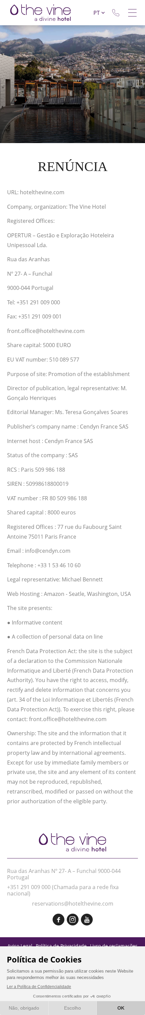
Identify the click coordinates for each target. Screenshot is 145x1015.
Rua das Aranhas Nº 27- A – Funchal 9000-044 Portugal (64, 874)
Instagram (73, 919)
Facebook (58, 919)
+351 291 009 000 (29, 887)
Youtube (87, 919)
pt (96, 12)
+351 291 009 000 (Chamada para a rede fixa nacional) (116, 13)
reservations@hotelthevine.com (72, 903)
